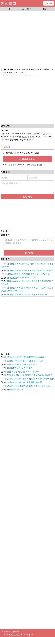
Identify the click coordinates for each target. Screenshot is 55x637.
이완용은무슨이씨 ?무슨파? (19, 368)
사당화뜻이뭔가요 (15, 389)
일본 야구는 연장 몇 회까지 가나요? (23, 371)
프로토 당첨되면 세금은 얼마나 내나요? (25, 360)
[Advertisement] (27, 39)
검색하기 (49, 3)
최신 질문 (26, 9)
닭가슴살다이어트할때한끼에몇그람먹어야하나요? (30, 270)
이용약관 (6, 631)
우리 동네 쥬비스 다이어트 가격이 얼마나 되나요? (29, 375)
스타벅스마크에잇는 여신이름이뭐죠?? (24, 382)
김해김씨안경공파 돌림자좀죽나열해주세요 (26, 357)
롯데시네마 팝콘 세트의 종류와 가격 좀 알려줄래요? (30, 378)
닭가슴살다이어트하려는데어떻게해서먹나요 (27, 294)
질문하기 (29, 253)
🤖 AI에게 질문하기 (28, 159)
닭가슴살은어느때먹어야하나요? (21, 277)
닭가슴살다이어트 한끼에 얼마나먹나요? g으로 (28, 274)
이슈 (45, 9)
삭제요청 (16, 631)
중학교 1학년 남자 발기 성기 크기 (22, 364)
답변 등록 (27, 196)
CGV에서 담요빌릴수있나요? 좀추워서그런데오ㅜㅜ (30, 385)
